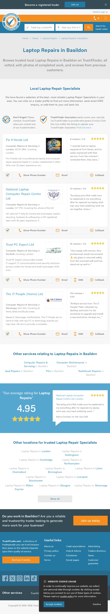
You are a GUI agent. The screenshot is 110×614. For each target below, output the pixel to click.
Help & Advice (73, 550)
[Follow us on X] (12, 578)
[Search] (88, 27)
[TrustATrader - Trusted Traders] (11, 17)
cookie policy (67, 596)
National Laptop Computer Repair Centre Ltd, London (70, 397)
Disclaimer (71, 555)
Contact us (49, 555)
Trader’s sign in (100, 11)
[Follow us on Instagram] (20, 578)
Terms (47, 560)
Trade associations (75, 546)
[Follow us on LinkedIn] (27, 578)
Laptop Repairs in (36, 451)
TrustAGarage (38, 593)
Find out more (83, 127)
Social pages (72, 560)
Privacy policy (51, 550)
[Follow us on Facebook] (5, 578)
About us (49, 546)
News (91, 555)
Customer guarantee (93, 561)
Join (75, 4)
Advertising (94, 546)
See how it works (21, 559)
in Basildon (36, 364)
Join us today (90, 520)
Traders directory (97, 550)
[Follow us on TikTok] (34, 578)
